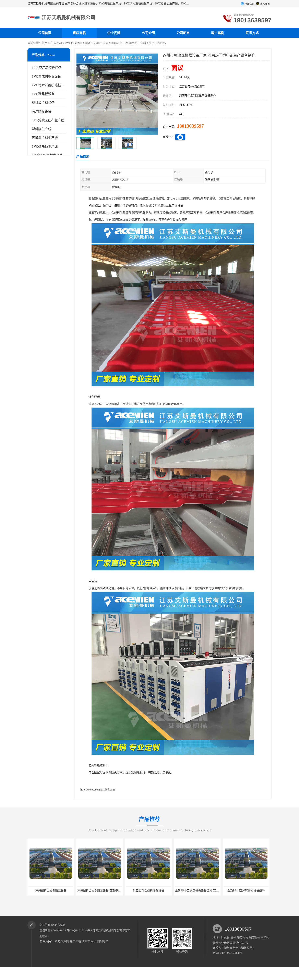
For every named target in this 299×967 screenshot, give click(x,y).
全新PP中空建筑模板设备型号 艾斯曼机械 (152, 890)
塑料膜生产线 (41, 129)
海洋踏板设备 (41, 111)
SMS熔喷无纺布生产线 (48, 120)
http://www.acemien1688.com (97, 789)
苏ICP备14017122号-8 (79, 930)
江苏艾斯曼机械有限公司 (107, 930)
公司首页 (44, 33)
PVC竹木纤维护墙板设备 (50, 85)
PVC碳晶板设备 (43, 94)
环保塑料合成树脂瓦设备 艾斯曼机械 (51, 890)
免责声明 (75, 941)
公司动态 (183, 33)
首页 (44, 43)
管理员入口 (89, 941)
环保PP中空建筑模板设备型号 (246, 890)
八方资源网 (62, 941)
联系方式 (252, 33)
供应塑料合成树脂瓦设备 (99, 890)
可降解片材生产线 (45, 137)
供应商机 (79, 33)
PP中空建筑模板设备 (46, 67)
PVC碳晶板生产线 (45, 146)
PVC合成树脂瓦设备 (78, 43)
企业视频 (113, 33)
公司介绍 (148, 33)
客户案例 (217, 33)
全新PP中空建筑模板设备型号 (197, 890)
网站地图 (102, 941)
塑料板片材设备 (43, 102)
